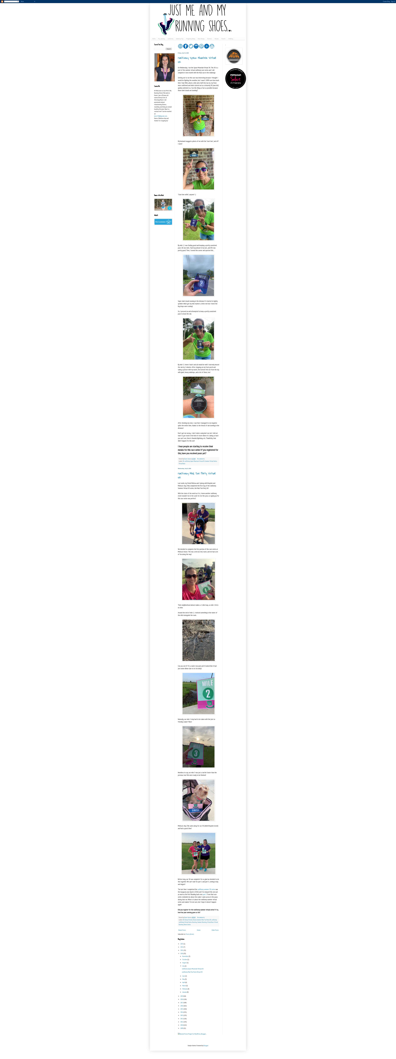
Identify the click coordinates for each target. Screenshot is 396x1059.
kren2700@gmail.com (160, 116)
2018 (182, 999)
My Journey (161, 39)
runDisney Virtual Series (185, 922)
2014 (182, 1012)
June (183, 976)
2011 (182, 1022)
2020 (182, 953)
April (183, 982)
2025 (182, 944)
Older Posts (215, 930)
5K (183, 461)
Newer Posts (182, 930)
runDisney (170, 39)
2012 (182, 1019)
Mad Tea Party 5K (206, 920)
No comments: (201, 459)
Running (194, 922)
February (185, 989)
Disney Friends (188, 920)
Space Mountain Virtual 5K (197, 461)
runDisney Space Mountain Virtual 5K (193, 969)
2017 (181, 1002)
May (183, 979)
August (184, 963)
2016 (182, 1006)
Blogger (206, 1045)
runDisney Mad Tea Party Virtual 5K (192, 972)
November (185, 956)
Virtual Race (182, 464)
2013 (182, 1015)
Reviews (209, 39)
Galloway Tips (179, 39)
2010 (182, 1025)
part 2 (205, 894)
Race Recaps (201, 39)
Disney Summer (197, 920)
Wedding (230, 39)
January (184, 992)
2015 (182, 1009)
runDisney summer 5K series (206, 889)
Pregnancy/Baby (190, 39)
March (184, 986)
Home (154, 39)
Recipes (217, 39)
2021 (182, 950)
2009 (182, 1028)
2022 (182, 947)
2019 (182, 996)
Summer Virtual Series (211, 461)
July (183, 966)
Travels (223, 39)
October (184, 959)
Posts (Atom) (190, 934)
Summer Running (202, 922)
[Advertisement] (163, 160)
